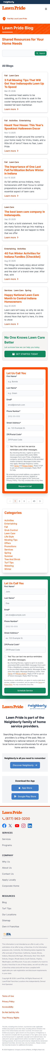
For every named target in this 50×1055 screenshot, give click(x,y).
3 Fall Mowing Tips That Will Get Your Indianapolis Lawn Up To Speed (24, 84)
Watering (9, 565)
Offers (7, 543)
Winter (7, 569)
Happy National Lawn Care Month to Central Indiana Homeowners (21, 298)
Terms (16, 466)
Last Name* (12, 388)
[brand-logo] (12, 706)
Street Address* (14, 423)
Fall (6, 75)
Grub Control (11, 530)
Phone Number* (13, 411)
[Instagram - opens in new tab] (23, 826)
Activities (13, 120)
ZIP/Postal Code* (14, 434)
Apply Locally (9, 879)
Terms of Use (8, 996)
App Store (27, 788)
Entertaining (25, 120)
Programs (7, 845)
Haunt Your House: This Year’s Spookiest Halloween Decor (23, 126)
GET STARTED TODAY (27, 354)
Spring (28, 290)
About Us (7, 867)
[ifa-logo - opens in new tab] (7, 934)
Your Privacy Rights (10, 1017)
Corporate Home (10, 885)
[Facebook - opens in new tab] (4, 826)
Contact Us (8, 873)
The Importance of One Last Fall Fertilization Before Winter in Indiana (24, 170)
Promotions (10, 546)
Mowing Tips (10, 539)
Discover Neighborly (23, 765)
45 (34, 501)
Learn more (10, 109)
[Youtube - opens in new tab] (17, 826)
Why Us (6, 861)
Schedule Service (25, 690)
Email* (9, 399)
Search (42, 53)
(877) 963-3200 (17, 819)
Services (8, 290)
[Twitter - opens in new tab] (11, 826)
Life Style (9, 536)
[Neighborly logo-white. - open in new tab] (8, 2)
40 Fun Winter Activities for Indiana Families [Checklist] (22, 255)
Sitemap (6, 920)
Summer (8, 556)
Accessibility (7, 1007)
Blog (4, 902)
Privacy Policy (27, 466)
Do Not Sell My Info (10, 1012)
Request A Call (25, 486)
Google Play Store (27, 796)
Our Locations (9, 914)
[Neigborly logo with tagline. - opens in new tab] (38, 706)
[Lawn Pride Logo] (25, 812)
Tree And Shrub (12, 559)
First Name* (12, 376)
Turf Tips (9, 562)
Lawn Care (14, 75)
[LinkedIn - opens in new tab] (30, 826)
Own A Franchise (10, 926)
